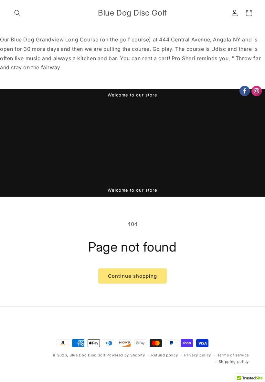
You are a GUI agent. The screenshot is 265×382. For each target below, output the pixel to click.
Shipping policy (234, 361)
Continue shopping (132, 276)
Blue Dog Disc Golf (87, 355)
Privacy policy (197, 355)
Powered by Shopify (126, 355)
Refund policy (164, 355)
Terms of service (233, 355)
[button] (17, 13)
